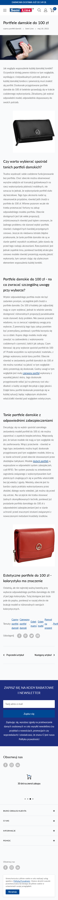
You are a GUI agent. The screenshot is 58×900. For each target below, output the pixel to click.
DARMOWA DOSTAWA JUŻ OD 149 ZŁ (29, 2)
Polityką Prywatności (22, 881)
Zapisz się (29, 713)
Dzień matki (41, 623)
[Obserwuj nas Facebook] (5, 765)
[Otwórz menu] (4, 10)
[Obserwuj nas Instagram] (11, 765)
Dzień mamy (34, 623)
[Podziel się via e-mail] (37, 635)
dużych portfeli (40, 461)
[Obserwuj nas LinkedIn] (17, 765)
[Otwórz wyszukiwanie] (39, 10)
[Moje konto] (45, 10)
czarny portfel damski (12, 28)
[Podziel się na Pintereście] (25, 635)
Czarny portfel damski (15, 623)
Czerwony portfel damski (24, 623)
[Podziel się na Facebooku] (19, 635)
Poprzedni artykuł (15, 655)
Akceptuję (12, 892)
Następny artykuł (43, 655)
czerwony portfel (31, 373)
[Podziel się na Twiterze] (31, 635)
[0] (52, 10)
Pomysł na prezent (48, 623)
